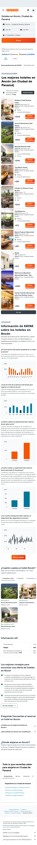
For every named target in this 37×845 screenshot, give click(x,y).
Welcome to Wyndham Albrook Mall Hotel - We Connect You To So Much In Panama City (24, 274)
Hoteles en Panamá (26, 811)
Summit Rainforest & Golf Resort (23, 124)
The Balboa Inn (20, 211)
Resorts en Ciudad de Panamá (14, 790)
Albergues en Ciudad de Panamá (14, 793)
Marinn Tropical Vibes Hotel (24, 232)
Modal (17, 253)
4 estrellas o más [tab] (8, 578)
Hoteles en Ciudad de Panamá (12, 813)
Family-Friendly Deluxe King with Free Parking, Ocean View (24, 294)
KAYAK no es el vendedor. (11, 833)
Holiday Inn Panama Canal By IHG (24, 189)
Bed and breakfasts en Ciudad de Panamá (17, 787)
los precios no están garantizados (11, 827)
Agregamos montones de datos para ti (15, 836)
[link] (18, 557)
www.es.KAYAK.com (14, 809)
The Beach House (21, 167)
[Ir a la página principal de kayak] (12, 10)
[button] (3, 10)
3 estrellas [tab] (20, 578)
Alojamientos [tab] (8, 776)
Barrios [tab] (18, 776)
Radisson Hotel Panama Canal (23, 101)
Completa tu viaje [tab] (29, 776)
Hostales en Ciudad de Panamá (14, 795)
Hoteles (24, 809)
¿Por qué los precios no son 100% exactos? (17, 839)
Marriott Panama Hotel (23, 146)
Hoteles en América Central (11, 811)
